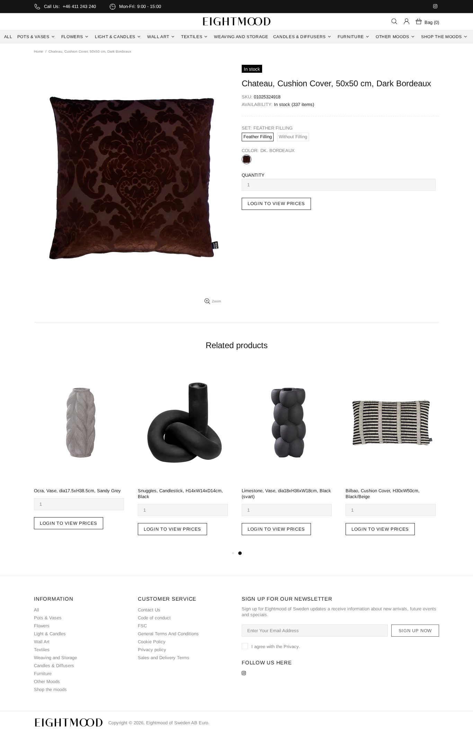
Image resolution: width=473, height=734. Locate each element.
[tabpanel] (288, 456)
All (36, 609)
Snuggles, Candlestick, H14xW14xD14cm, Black (180, 493)
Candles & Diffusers (54, 665)
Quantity (253, 175)
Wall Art (42, 641)
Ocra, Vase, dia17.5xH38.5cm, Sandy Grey (77, 490)
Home (38, 51)
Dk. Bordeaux (246, 159)
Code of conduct (154, 617)
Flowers (42, 625)
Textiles (42, 649)
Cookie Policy (152, 641)
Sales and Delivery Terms (163, 657)
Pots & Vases (48, 617)
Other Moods (47, 681)
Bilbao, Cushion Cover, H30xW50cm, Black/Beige (383, 493)
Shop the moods (50, 689)
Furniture (43, 673)
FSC (142, 625)
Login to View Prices (68, 523)
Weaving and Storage (55, 657)
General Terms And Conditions (168, 633)
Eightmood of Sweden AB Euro (236, 21)
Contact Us (149, 609)
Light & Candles (50, 633)
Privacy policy (152, 649)
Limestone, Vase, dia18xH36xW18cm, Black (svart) (286, 493)
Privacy (291, 646)
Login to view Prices (276, 203)
